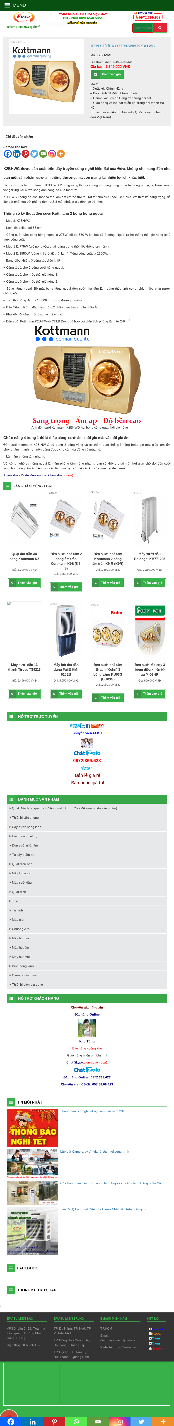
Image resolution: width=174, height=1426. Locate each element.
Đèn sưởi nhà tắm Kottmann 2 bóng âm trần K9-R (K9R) (107, 558)
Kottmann (27, 321)
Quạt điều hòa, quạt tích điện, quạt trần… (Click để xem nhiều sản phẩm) (64, 808)
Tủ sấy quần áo (23, 854)
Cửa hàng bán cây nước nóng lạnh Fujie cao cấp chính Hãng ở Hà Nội (111, 1183)
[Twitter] (34, 154)
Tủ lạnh (17, 910)
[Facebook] (8, 154)
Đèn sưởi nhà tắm (25, 845)
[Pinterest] (25, 154)
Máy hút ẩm (20, 947)
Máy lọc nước (21, 873)
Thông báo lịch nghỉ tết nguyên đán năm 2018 (93, 1111)
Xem (68, 475)
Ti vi (15, 901)
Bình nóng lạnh (23, 966)
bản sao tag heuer (19, 1409)
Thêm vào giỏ (111, 74)
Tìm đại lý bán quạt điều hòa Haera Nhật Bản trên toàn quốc (103, 1209)
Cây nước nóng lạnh (26, 827)
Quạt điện (19, 892)
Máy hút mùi (21, 957)
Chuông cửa (21, 929)
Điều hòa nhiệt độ (24, 836)
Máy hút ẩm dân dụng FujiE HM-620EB (66, 669)
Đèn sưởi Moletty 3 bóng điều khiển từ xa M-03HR (150, 669)
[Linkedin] (17, 154)
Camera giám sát (24, 975)
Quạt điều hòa (22, 864)
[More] (61, 154)
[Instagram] (52, 154)
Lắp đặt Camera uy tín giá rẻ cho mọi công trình (94, 1151)
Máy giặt (18, 919)
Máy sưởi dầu (22, 882)
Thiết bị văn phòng (25, 817)
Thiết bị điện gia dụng (27, 984)
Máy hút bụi (20, 938)
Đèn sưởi (10, 444)
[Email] (43, 154)
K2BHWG (52, 185)
